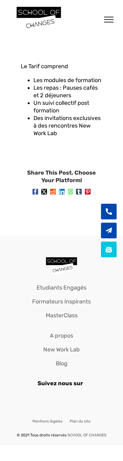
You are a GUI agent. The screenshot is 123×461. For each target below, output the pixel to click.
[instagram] (61, 401)
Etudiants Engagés (61, 287)
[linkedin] (88, 401)
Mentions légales (47, 421)
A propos (61, 335)
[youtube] (75, 401)
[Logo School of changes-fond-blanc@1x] (61, 257)
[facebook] (34, 401)
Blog (61, 363)
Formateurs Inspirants (61, 301)
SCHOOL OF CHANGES (86, 435)
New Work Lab (61, 349)
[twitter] (48, 401)
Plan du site (80, 421)
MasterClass (62, 315)
